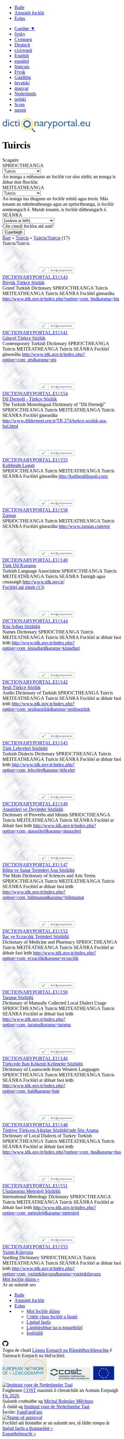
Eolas (19, 18)
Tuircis (22, 237)
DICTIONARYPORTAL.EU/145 (35, 742)
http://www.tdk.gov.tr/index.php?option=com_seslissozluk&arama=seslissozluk (46, 706)
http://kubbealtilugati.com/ (83, 476)
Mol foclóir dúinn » (20, 1279)
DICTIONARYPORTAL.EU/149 (35, 803)
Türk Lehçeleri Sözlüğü (25, 748)
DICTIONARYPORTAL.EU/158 (35, 510)
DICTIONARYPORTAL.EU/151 (35, 1185)
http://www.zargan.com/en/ (84, 526)
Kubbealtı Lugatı (18, 465)
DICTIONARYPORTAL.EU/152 (35, 931)
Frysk (19, 72)
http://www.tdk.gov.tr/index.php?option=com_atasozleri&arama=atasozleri (49, 828)
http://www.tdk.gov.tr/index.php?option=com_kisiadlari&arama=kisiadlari (41, 645)
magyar (21, 88)
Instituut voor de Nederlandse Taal (56, 1406)
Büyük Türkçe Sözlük (23, 282)
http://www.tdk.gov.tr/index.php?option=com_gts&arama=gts (43, 357)
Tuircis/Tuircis (46, 237)
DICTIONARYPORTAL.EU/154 (35, 393)
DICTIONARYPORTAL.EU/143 (35, 277)
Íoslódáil (34, 1333)
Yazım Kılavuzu (17, 1252)
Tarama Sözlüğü (17, 997)
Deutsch (22, 44)
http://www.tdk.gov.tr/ (43, 581)
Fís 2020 (10, 1395)
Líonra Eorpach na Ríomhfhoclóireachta (70, 1350)
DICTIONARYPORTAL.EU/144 (35, 621)
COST (29, 1390)
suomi (20, 110)
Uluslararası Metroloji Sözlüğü (31, 1191)
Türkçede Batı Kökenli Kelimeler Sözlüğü (42, 1063)
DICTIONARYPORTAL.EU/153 (35, 1246)
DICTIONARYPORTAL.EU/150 (35, 992)
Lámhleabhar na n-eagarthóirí (54, 1327)
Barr (6, 237)
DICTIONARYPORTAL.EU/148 (35, 1124)
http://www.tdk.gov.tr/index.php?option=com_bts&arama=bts (60, 298)
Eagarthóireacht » (19, 1433)
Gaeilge (24, 28)
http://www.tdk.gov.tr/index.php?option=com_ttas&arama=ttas (61, 1152)
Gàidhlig (22, 77)
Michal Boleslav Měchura (68, 1401)
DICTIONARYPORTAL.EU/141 (35, 332)
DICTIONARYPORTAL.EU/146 (35, 1058)
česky (19, 34)
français (21, 66)
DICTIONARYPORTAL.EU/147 (35, 864)
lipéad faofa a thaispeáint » (27, 1428)
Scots (19, 104)
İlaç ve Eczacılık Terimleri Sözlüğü (35, 936)
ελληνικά (23, 50)
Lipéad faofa (38, 1322)
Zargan (9, 515)
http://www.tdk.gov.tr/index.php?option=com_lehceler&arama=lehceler (38, 767)
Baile (19, 7)
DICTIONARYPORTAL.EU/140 (35, 560)
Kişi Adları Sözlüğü (21, 626)
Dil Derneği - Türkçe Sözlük (29, 399)
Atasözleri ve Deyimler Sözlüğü (32, 809)
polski (20, 99)
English (21, 55)
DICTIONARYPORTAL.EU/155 (35, 459)
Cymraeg (23, 39)
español (21, 61)
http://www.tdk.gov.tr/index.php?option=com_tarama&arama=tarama (36, 1022)
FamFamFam (29, 1412)
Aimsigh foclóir (29, 12)
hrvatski (21, 82)
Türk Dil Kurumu (19, 565)
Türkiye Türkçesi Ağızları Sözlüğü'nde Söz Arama (50, 1130)
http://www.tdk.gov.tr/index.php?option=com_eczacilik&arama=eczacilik (49, 955)
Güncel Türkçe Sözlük (23, 338)
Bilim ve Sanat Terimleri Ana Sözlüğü (38, 870)
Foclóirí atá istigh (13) (23, 587)
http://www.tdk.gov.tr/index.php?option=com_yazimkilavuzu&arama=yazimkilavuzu (51, 1271)
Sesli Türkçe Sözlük (21, 687)
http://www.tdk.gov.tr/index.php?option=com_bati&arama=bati (33, 1088)
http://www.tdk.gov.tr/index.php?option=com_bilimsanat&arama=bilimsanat (43, 894)
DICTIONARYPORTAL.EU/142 (35, 682)
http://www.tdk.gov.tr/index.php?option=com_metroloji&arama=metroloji (49, 1210)
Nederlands (25, 93)
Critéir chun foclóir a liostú (51, 1316)
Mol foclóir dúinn (43, 1311)
